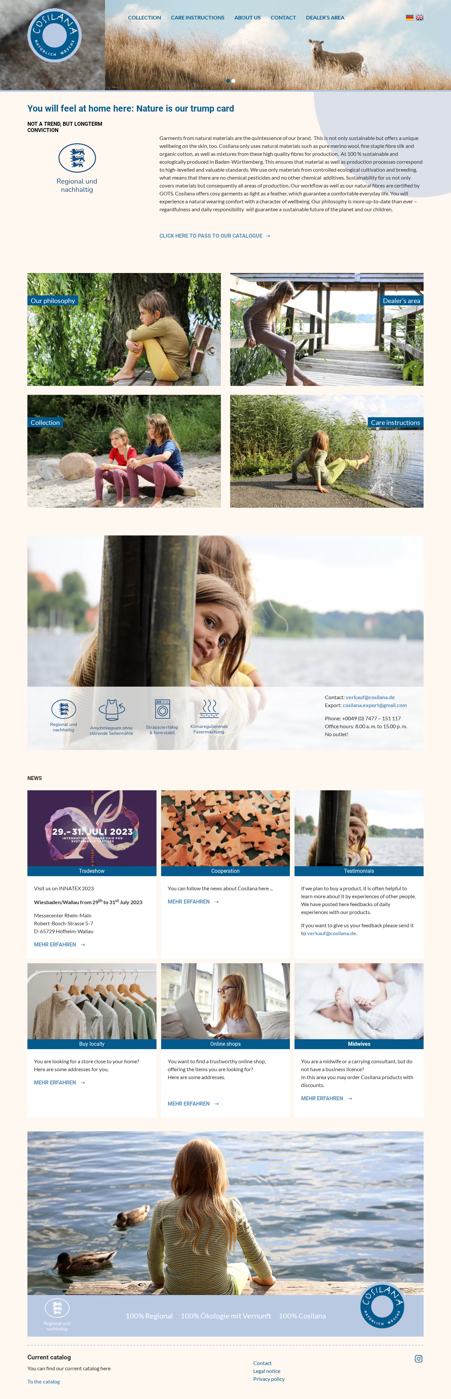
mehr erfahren (55, 944)
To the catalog (43, 1381)
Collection (144, 17)
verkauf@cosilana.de (370, 697)
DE (410, 17)
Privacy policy (269, 1379)
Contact (283, 17)
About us (247, 17)
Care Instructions (198, 17)
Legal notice (266, 1371)
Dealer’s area (325, 17)
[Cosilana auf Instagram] (419, 1361)
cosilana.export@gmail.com (375, 705)
